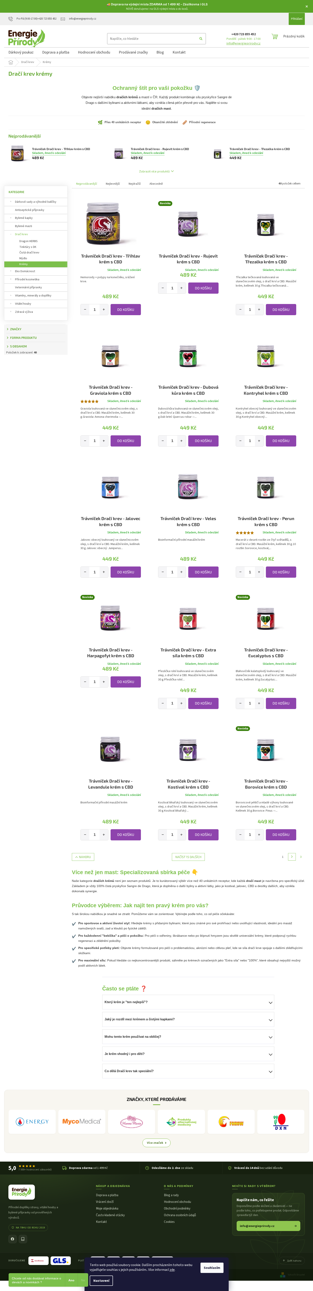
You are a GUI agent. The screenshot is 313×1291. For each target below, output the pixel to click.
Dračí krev (21, 234)
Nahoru (85, 857)
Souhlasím (212, 1267)
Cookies (169, 1222)
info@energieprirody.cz (243, 43)
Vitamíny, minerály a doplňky (33, 295)
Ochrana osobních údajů (180, 1215)
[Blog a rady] (23, 1239)
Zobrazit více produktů (154, 171)
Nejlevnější (113, 184)
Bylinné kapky (24, 218)
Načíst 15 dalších (188, 857)
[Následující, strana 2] (292, 857)
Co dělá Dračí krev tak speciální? (129, 1071)
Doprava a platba (107, 1195)
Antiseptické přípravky (29, 210)
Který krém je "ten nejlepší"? (126, 1002)
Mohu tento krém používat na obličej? (133, 1036)
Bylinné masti (23, 226)
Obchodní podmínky (177, 1208)
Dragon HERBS (28, 241)
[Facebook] (12, 1239)
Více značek (155, 1143)
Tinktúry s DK (27, 247)
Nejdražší (135, 184)
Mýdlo (23, 258)
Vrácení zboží (105, 1202)
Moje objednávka (107, 1208)
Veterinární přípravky (28, 287)
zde (172, 1269)
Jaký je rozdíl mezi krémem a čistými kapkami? (140, 1019)
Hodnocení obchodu (177, 1202)
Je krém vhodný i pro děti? (125, 1054)
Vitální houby (23, 304)
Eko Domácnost (25, 271)
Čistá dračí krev (29, 252)
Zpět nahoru (294, 1261)
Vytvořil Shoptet (296, 1274)
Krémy (23, 264)
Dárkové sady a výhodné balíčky (35, 202)
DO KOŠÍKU (125, 309)
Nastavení (101, 1280)
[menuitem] (21, 53)
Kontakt (101, 1222)
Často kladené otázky (110, 1215)
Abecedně (156, 184)
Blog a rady (171, 1195)
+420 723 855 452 (243, 34)
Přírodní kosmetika (27, 279)
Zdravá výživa (24, 312)
